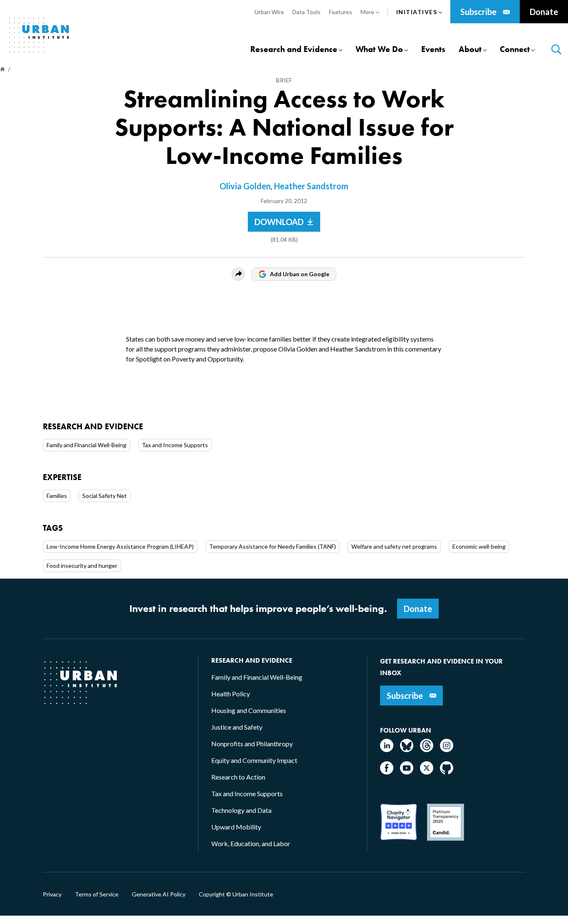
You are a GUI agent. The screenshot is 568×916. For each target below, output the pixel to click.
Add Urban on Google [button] (299, 273)
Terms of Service (97, 894)
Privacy (52, 894)
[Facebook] (386, 772)
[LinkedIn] (386, 749)
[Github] (446, 772)
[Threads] (426, 749)
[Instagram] (446, 749)
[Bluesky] (406, 749)
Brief (284, 80)
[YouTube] (406, 772)
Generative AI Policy (158, 894)
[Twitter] (426, 772)
